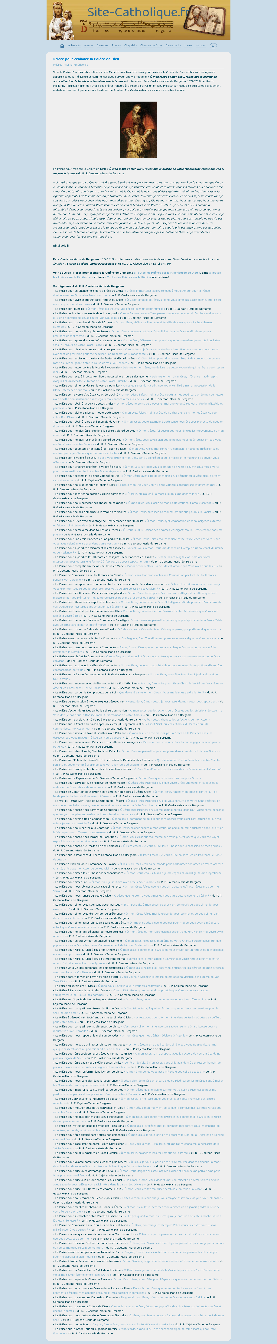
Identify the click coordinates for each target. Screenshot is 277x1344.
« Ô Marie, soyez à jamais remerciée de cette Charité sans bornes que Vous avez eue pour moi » (136, 1237)
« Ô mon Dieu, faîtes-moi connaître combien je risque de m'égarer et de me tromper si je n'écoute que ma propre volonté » (136, 451)
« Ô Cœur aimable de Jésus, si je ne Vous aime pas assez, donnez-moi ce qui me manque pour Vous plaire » (137, 302)
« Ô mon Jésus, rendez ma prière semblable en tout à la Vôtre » (163, 1189)
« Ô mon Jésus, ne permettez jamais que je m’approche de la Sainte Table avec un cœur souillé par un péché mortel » (137, 623)
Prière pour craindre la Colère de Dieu (86, 59)
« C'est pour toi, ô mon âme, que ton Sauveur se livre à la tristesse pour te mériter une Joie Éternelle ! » (135, 1029)
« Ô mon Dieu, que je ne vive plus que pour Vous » (168, 778)
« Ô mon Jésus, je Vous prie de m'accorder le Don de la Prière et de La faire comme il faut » (138, 1137)
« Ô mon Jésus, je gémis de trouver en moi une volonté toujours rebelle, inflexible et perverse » (138, 406)
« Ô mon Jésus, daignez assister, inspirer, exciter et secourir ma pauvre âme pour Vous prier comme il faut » (136, 1173)
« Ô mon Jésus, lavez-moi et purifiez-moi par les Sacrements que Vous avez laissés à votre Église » (135, 614)
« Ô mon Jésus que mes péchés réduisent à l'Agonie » (153, 1036)
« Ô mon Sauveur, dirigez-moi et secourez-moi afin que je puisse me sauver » (169, 1261)
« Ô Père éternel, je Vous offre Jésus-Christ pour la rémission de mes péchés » (171, 846)
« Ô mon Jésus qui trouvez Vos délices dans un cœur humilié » (125, 309)
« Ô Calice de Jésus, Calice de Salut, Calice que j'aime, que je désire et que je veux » (168, 629)
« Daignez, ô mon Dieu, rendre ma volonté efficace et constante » (132, 1324)
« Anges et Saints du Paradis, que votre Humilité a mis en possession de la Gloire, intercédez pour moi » (134, 388)
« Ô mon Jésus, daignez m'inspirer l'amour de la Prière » (154, 1153)
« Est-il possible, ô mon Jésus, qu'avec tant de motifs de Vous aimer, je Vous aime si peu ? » (136, 907)
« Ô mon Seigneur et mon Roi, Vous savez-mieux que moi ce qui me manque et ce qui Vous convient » (136, 659)
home (62, 46)
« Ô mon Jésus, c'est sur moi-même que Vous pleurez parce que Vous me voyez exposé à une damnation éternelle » (136, 839)
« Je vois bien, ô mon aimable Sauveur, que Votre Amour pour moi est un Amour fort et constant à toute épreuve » (136, 961)
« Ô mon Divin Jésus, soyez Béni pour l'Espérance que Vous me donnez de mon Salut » (166, 1279)
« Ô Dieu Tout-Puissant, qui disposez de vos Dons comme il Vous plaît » (137, 772)
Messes (88, 45)
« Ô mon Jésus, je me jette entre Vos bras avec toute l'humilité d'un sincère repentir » (134, 1101)
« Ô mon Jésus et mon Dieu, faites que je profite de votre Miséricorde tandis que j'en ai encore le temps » (137, 1309)
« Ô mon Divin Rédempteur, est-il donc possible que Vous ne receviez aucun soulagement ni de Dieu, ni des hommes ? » (130, 993)
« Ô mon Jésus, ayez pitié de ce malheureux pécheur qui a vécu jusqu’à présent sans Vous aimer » (137, 478)
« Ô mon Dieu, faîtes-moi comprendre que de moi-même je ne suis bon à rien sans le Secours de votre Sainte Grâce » (136, 343)
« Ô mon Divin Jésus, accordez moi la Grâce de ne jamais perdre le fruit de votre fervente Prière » (136, 1210)
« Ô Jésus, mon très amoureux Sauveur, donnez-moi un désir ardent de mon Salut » (138, 1318)
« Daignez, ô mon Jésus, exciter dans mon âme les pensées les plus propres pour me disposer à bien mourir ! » (136, 1255)
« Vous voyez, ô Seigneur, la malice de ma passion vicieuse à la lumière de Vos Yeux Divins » (136, 979)
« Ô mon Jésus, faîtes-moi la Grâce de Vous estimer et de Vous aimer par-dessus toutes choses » (136, 916)
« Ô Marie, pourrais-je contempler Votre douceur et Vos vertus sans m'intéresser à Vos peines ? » (134, 1228)
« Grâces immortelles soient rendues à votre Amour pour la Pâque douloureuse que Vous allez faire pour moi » (131, 293)
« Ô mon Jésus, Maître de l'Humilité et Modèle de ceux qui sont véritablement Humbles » (133, 325)
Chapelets (130, 45)
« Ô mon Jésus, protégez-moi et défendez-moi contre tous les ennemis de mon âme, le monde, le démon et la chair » (136, 1128)
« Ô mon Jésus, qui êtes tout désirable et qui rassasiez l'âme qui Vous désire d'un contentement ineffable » (137, 668)
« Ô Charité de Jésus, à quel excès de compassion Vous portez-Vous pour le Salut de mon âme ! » (135, 1011)
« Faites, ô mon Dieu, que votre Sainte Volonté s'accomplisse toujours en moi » (166, 485)
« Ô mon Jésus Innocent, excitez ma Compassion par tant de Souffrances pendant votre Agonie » (134, 578)
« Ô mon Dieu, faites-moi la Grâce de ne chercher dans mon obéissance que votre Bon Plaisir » (135, 415)
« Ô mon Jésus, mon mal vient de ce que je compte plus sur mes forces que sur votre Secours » (137, 1110)
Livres (188, 45)
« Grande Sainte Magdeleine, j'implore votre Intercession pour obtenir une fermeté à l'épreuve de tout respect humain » (131, 560)
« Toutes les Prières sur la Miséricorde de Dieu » (167, 273)
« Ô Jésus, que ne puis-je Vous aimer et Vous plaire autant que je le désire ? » (161, 896)
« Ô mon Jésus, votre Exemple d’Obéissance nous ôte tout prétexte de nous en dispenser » (138, 424)
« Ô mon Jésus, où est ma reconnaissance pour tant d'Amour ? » (164, 999)
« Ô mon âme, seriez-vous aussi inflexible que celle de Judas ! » (164, 1072)
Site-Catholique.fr (138, 13)
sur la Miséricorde (76, 65)
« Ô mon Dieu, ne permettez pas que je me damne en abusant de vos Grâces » (169, 751)
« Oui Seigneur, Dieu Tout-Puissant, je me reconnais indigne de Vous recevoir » (169, 638)
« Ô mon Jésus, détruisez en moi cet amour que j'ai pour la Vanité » (170, 512)
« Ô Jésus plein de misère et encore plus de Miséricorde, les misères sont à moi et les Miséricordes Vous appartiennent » (138, 1083)
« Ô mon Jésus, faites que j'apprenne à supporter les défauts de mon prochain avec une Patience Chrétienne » (138, 970)
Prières (116, 45)
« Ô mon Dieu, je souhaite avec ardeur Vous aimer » (122, 882)
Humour (201, 45)
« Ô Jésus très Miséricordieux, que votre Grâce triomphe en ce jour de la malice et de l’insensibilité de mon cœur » (135, 785)
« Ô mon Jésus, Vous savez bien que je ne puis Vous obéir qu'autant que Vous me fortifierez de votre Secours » (137, 442)
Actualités (74, 45)
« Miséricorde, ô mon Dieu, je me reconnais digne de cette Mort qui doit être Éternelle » (134, 1331)
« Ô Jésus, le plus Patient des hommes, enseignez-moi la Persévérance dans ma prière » (138, 533)
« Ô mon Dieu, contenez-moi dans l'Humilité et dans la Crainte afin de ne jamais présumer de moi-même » (132, 334)
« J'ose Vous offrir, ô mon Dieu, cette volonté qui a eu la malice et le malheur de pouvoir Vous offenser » (136, 460)
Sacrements (173, 45)
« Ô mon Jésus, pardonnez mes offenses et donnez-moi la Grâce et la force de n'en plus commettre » (137, 1119)
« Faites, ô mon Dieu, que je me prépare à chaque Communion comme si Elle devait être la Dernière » (134, 650)
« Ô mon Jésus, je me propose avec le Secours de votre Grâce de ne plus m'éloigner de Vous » (136, 1056)
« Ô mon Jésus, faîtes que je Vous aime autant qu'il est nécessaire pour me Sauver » (136, 889)
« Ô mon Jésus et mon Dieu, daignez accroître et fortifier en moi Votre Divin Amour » (138, 934)
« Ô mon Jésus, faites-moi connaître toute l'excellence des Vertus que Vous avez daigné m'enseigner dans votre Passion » (136, 542)
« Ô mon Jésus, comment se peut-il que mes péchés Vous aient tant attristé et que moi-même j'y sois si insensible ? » (138, 821)
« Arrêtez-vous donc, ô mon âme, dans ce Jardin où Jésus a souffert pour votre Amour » (137, 1020)
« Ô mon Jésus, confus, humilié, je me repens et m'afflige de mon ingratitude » (137, 876)
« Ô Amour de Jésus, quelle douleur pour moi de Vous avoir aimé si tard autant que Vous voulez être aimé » (136, 925)
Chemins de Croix (151, 45)
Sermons (102, 45)
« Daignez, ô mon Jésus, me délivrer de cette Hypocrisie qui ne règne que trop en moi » (138, 370)
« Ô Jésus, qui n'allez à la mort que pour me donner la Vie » (163, 494)
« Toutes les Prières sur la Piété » (128, 277)
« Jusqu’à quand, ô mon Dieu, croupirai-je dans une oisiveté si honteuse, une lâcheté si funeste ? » (137, 1219)
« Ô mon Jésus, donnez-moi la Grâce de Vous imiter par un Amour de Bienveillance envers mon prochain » (138, 952)
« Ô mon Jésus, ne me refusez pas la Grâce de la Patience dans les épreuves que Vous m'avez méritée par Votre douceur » (132, 736)
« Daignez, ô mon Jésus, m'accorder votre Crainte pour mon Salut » (162, 1297)
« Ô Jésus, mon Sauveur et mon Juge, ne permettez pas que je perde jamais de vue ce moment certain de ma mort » (138, 1246)
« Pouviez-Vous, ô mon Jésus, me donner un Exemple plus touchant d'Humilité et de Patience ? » (138, 551)
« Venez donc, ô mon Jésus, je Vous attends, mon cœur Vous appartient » (172, 702)
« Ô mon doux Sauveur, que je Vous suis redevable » (129, 986)
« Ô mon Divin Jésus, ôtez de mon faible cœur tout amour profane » (170, 503)
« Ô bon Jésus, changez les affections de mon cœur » (176, 720)
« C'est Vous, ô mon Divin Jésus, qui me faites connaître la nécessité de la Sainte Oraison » (136, 1146)
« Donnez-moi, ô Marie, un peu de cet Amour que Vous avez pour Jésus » (171, 566)
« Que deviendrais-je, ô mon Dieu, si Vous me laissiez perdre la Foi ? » (161, 693)
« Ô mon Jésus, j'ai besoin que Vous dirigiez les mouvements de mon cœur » (138, 433)
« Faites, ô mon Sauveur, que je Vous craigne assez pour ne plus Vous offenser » (171, 1198)
